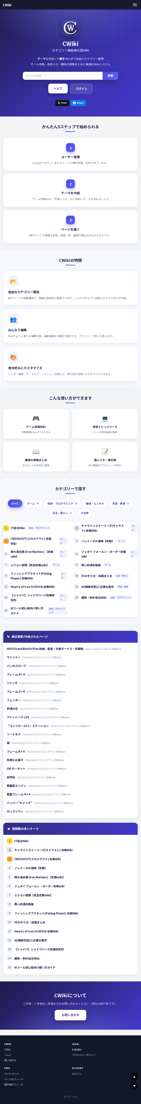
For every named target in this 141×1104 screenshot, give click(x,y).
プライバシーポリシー (84, 1055)
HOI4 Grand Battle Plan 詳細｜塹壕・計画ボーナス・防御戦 (45, 649)
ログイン (81, 88)
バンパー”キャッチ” (20, 803)
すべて (15, 503)
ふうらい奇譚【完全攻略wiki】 (30, 565)
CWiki (7, 5)
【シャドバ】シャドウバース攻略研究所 (33, 597)
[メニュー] (135, 4)
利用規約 (77, 1049)
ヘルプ (58, 88)
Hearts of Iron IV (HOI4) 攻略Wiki (33, 587)
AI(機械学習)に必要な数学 (97, 587)
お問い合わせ (70, 1015)
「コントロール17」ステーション (28, 726)
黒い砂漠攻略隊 (91, 565)
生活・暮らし (62, 513)
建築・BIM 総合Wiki (93, 597)
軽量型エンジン (17, 785)
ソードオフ (14, 734)
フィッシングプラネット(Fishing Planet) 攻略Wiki (31, 575)
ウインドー (14, 657)
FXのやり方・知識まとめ (96, 576)
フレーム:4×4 (16, 674)
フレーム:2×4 (16, 691)
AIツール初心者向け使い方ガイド (27, 610)
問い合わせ (10, 1060)
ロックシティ (15, 811)
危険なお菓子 (15, 760)
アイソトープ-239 (18, 717)
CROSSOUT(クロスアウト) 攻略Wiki (31, 540)
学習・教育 (120, 503)
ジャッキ (12, 683)
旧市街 (11, 777)
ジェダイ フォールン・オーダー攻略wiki (103, 554)
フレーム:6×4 (16, 751)
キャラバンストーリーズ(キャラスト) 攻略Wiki (102, 527)
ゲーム (32, 503)
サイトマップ (11, 1074)
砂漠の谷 (12, 708)
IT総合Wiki (18, 528)
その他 (84, 513)
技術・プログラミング (62, 503)
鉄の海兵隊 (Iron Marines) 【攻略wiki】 (32, 554)
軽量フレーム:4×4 (19, 794)
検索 (110, 75)
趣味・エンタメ (95, 503)
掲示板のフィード (13, 1084)
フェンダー (14, 700)
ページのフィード (13, 1079)
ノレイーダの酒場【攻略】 (97, 541)
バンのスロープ (17, 666)
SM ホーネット (16, 768)
